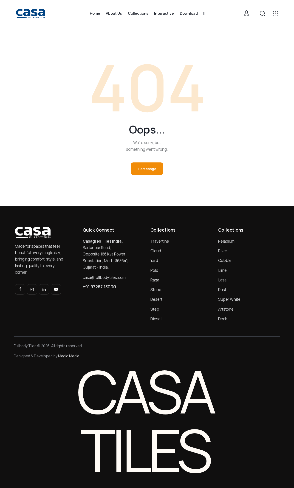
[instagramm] (32, 289)
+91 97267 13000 (99, 287)
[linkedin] (44, 289)
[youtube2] (56, 289)
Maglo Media (68, 355)
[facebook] (20, 289)
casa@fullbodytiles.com (104, 277)
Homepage (147, 168)
